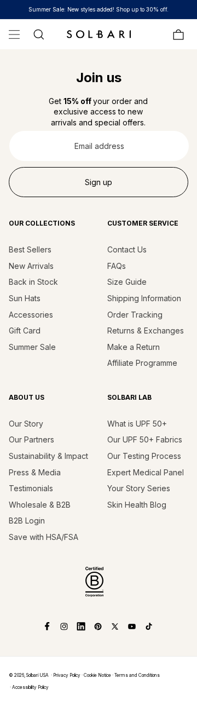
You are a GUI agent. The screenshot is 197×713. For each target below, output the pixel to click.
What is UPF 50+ (137, 423)
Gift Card (24, 330)
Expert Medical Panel (145, 472)
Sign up (98, 182)
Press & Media (35, 472)
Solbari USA (37, 675)
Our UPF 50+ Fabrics (144, 439)
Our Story (26, 423)
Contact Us (127, 249)
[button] (14, 34)
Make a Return (133, 347)
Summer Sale (32, 347)
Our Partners (31, 439)
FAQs (116, 266)
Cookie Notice (97, 675)
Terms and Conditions (137, 675)
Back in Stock (33, 281)
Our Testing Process (144, 456)
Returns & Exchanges (145, 330)
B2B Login (27, 520)
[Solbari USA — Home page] (98, 34)
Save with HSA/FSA (43, 537)
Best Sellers (30, 249)
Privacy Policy (66, 675)
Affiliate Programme (142, 362)
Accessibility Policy (30, 687)
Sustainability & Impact (48, 456)
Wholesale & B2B (40, 504)
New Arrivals (31, 266)
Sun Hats (24, 298)
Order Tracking (135, 314)
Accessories (31, 314)
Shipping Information (144, 298)
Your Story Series (138, 488)
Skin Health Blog (136, 504)
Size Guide (127, 281)
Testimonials (31, 488)
